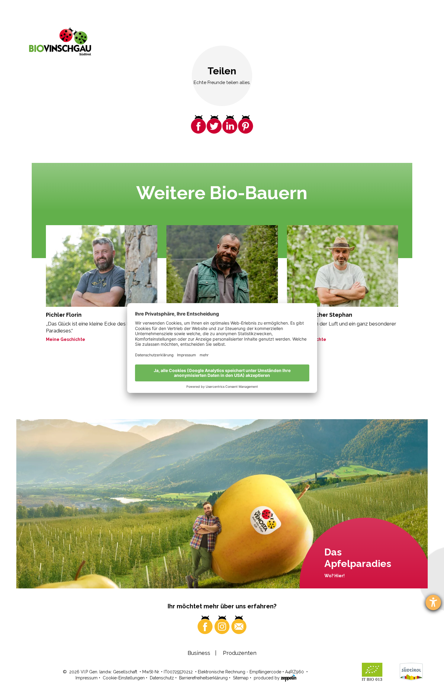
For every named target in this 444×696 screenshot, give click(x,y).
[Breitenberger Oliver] (222, 265)
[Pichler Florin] (101, 265)
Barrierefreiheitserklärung (203, 677)
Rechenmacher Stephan (319, 315)
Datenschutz (162, 677)
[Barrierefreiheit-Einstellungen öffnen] (433, 602)
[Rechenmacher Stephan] (342, 265)
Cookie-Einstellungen (124, 677)
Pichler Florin (64, 315)
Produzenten (239, 653)
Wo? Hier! (334, 575)
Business (199, 653)
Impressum (87, 677)
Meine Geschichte (65, 339)
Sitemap (241, 677)
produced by (267, 677)
